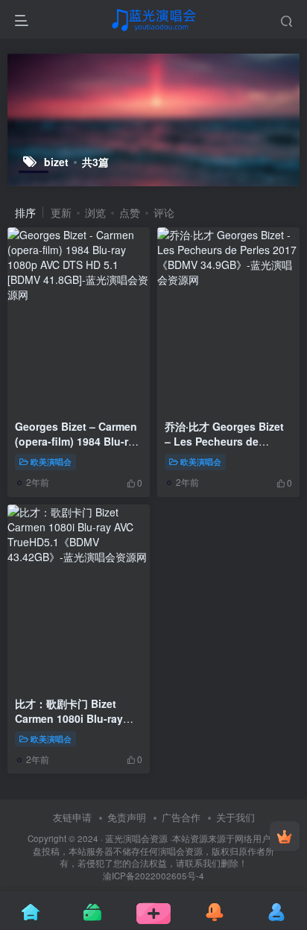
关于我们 (235, 817)
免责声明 (126, 817)
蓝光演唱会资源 (136, 838)
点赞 (129, 212)
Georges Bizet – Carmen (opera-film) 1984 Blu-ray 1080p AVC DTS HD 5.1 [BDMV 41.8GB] (77, 448)
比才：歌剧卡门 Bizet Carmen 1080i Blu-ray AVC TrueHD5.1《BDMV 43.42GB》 (73, 725)
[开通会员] (285, 836)
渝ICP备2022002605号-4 (153, 876)
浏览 (95, 212)
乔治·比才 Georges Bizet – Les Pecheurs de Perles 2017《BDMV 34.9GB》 (224, 448)
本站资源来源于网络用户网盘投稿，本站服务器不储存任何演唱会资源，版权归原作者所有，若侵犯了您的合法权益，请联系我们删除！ (156, 850)
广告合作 (181, 817)
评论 (164, 212)
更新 (61, 212)
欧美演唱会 (51, 461)
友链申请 (72, 817)
